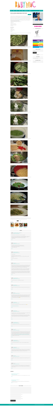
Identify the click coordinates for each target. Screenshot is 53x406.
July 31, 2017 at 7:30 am (13, 380)
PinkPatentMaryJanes (15, 322)
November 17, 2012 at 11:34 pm (16, 278)
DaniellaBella (14, 347)
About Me (16, 10)
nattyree (14, 329)
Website (22, 398)
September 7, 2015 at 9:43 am (14, 374)
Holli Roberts (14, 302)
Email (21, 396)
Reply (12, 239)
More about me (41, 23)
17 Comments (29, 14)
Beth (14, 14)
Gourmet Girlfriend (19, 19)
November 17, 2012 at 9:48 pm (16, 233)
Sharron (14, 355)
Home (11, 10)
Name (21, 394)
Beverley (19, 10)
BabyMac (13, 10)
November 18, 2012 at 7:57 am (16, 356)
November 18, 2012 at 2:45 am (16, 311)
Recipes (22, 10)
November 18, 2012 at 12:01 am (16, 293)
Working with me (26, 10)
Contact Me (30, 10)
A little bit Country (15, 340)
